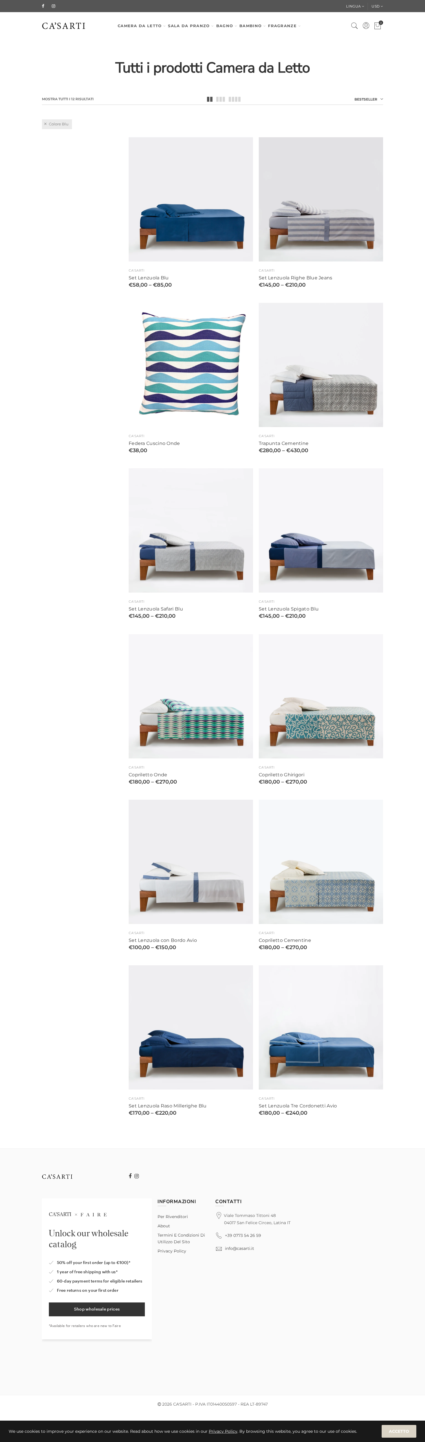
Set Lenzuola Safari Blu (156, 609)
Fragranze (282, 25)
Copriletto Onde (148, 774)
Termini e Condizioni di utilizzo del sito (181, 1238)
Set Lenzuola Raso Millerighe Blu (168, 1106)
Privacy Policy (172, 1251)
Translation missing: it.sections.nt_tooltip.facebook (130, 1176)
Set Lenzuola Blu (149, 278)
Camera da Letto (140, 25)
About (164, 1225)
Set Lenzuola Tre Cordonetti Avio (298, 1106)
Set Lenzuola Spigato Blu (289, 609)
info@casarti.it (239, 1248)
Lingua (353, 6)
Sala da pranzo (189, 25)
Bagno (224, 25)
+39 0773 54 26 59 (243, 1235)
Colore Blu (59, 124)
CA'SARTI (136, 270)
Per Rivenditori (173, 1216)
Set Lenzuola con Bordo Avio (163, 940)
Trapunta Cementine (283, 443)
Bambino (250, 25)
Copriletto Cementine (285, 940)
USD (376, 6)
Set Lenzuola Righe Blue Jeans (295, 278)
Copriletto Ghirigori (281, 774)
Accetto (399, 1431)
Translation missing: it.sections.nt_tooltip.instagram (136, 1176)
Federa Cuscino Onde (154, 443)
